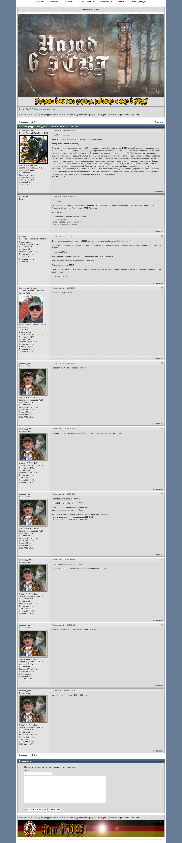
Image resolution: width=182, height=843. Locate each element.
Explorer (23, 236)
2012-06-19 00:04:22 (68, 625)
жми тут (122, 433)
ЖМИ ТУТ (77, 499)
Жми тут (83, 368)
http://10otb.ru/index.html (61, 135)
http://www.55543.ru (59, 276)
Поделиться (56, 130)
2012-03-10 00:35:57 (68, 288)
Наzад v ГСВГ (27, 114)
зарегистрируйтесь (50, 109)
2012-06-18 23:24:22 (68, 363)
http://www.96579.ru (59, 252)
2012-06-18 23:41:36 (68, 494)
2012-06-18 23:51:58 (68, 559)
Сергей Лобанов (26, 131)
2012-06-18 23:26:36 (68, 428)
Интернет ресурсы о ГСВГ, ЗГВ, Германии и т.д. (56, 114)
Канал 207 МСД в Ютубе (62, 293)
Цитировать (158, 191)
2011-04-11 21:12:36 (68, 236)
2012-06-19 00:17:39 (68, 690)
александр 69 (25, 363)
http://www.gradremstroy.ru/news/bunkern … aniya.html (73, 261)
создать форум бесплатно (154, 821)
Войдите (35, 109)
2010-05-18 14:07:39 (68, 130)
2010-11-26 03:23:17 (68, 196)
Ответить (158, 122)
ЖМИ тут (79, 510)
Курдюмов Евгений (28, 288)
